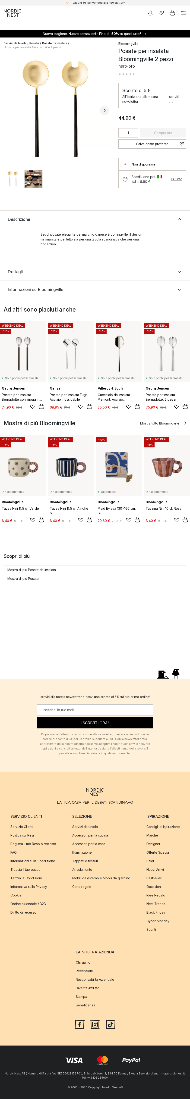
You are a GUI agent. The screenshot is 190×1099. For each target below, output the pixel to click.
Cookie (16, 895)
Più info (176, 179)
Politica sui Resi (22, 835)
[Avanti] (104, 110)
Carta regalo (81, 887)
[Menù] (183, 13)
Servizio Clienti (21, 827)
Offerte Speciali (158, 852)
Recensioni (84, 971)
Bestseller (154, 878)
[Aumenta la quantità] (135, 132)
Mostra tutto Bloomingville (159, 423)
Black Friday (155, 912)
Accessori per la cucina (90, 835)
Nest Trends (155, 904)
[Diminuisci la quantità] (121, 132)
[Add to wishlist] (32, 407)
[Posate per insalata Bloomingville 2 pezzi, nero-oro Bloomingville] (56, 109)
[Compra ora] (41, 406)
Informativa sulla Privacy (28, 887)
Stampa (81, 997)
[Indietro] (8, 110)
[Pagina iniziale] (12, 13)
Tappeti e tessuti (85, 861)
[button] (126, 74)
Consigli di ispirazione (163, 827)
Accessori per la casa (88, 844)
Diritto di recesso (23, 912)
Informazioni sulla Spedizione (32, 861)
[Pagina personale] (150, 13)
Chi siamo (83, 962)
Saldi (150, 861)
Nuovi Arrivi (155, 869)
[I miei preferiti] (161, 13)
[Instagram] (95, 1024)
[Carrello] (172, 13)
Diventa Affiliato (87, 988)
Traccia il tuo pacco (25, 869)
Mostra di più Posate (23, 579)
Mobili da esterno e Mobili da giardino (101, 878)
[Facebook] (79, 1024)
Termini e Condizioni (26, 878)
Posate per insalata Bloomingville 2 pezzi (33, 47)
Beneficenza (85, 1005)
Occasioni (154, 887)
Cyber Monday (157, 921)
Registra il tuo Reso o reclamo (33, 844)
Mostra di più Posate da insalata (31, 570)
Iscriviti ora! (173, 99)
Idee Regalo (155, 895)
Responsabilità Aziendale (95, 979)
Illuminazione (82, 852)
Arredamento (82, 869)
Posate (34, 43)
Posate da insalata (54, 43)
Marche (152, 835)
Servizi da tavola (15, 43)
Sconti (151, 929)
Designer (153, 844)
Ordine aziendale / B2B (28, 904)
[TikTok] (110, 1024)
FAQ (13, 852)
